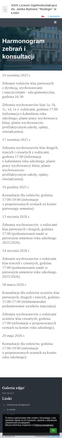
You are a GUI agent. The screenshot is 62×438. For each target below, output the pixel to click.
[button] (42, 16)
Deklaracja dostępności (18, 404)
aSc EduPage (53, 436)
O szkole (11, 409)
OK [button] (53, 430)
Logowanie (54, 16)
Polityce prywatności (43, 425)
